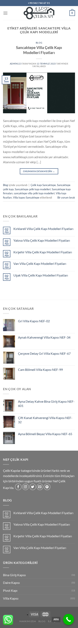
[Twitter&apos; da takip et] (32, 486)
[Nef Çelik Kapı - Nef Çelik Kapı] (39, 13)
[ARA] (68, 619)
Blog (39, 42)
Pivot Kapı (10, 590)
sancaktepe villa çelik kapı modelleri (34, 193)
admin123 (15, 63)
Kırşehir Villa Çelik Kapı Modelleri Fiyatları (42, 252)
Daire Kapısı (11, 582)
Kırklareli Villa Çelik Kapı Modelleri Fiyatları (43, 229)
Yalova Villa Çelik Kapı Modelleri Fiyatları (41, 240)
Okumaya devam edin (39, 171)
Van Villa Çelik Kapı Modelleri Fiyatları (39, 263)
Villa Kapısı (10, 598)
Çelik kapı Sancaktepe (43, 185)
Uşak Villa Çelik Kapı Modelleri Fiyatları (40, 275)
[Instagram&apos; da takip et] (25, 486)
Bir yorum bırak (66, 197)
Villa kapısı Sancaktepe (26, 197)
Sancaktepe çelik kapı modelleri (33, 189)
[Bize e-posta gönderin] (40, 486)
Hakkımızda (27, 621)
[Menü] (5, 13)
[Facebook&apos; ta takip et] (18, 486)
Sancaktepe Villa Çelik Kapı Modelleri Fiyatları (39, 50)
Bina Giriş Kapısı (14, 575)
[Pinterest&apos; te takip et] (47, 486)
